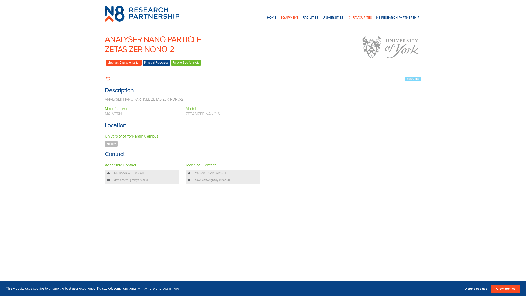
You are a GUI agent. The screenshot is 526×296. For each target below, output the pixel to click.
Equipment (289, 18)
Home (271, 18)
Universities (333, 18)
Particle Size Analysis (186, 62)
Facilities (310, 18)
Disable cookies (476, 288)
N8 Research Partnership (397, 18)
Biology (111, 144)
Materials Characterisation (123, 62)
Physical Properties (156, 62)
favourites (362, 18)
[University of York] (390, 47)
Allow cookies (506, 288)
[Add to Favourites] (108, 79)
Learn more (170, 288)
